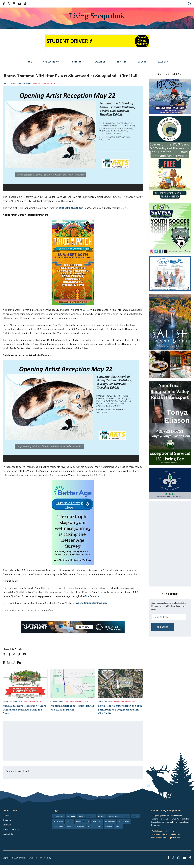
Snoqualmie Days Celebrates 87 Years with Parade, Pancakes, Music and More (24, 709)
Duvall (81, 816)
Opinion (77, 62)
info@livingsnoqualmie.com (162, 831)
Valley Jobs (7, 824)
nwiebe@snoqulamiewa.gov (91, 602)
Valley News (51, 62)
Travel (99, 826)
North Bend (58, 821)
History (126, 816)
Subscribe (162, 626)
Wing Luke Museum (70, 207)
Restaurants (110, 821)
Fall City (101, 816)
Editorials (90, 816)
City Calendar (92, 596)
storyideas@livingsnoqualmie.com (165, 834)
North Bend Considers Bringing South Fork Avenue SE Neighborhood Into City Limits (120, 709)
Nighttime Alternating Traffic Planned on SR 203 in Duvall (72, 707)
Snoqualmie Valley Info (44, 83)
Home (29, 62)
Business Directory (11, 829)
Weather (100, 62)
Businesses (58, 816)
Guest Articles (113, 816)
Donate (6, 815)
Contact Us (8, 834)
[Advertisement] (73, 741)
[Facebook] (10, 655)
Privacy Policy (45, 857)
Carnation (71, 816)
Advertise (7, 820)
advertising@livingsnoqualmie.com (165, 837)
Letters (135, 816)
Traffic (122, 62)
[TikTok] (20, 655)
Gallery (163, 62)
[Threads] (5, 655)
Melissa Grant (25, 83)
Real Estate (97, 821)
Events (142, 62)
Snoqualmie (58, 826)
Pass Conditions (82, 821)
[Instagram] (14, 655)
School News (124, 821)
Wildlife (118, 826)
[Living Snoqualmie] (97, 16)
